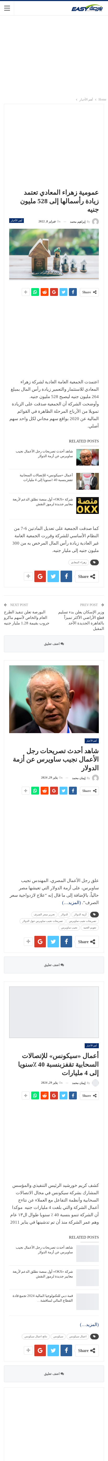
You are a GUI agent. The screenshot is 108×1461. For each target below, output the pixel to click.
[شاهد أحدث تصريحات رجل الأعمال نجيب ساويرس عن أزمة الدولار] (87, 457)
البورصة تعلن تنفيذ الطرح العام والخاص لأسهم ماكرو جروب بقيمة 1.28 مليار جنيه (26, 617)
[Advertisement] (54, 56)
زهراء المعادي (79, 562)
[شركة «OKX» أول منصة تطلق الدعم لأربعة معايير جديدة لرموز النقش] (87, 505)
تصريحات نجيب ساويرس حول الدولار (42, 921)
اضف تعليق (52, 644)
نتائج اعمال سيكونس (35, 1336)
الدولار (64, 914)
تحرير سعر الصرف (44, 914)
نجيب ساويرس (69, 927)
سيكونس (58, 1336)
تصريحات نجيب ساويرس (82, 921)
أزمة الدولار (80, 914)
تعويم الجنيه (89, 927)
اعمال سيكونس (78, 1336)
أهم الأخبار (16, 220)
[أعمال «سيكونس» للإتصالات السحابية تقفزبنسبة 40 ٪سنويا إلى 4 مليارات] (87, 481)
